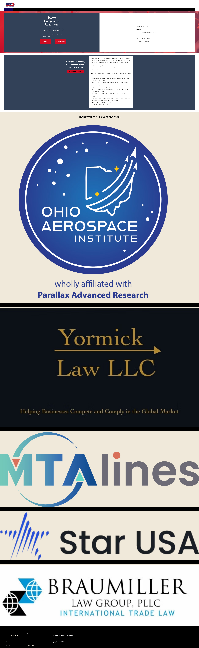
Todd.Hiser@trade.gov (141, 43)
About (56, 635)
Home (53, 635)
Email (28, 633)
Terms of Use (63, 635)
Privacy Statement (69, 635)
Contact (58, 635)
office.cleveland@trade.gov (58, 641)
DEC (8, 641)
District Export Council (10, 645)
